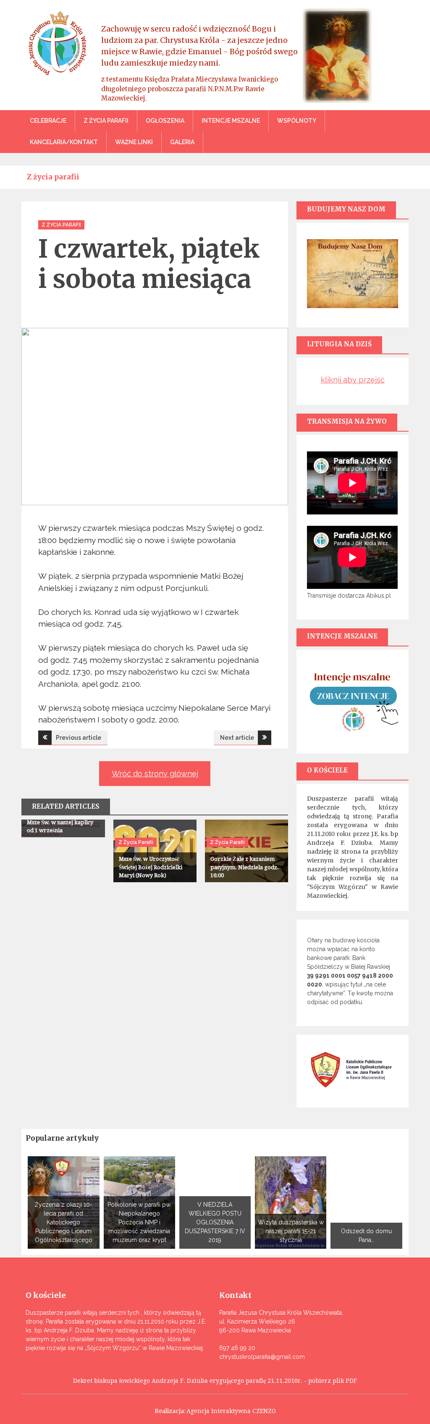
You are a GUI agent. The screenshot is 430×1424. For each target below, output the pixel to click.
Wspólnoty (296, 120)
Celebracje (48, 120)
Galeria (182, 142)
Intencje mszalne (231, 120)
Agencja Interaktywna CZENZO (231, 1411)
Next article (237, 737)
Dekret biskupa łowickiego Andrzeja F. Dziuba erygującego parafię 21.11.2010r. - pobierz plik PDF (215, 1380)
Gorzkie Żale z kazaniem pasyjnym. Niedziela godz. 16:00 (244, 867)
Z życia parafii (106, 120)
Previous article (78, 737)
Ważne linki (134, 142)
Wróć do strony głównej (155, 773)
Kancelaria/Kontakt (64, 142)
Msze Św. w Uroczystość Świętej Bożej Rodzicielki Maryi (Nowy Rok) (150, 867)
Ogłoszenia (165, 120)
